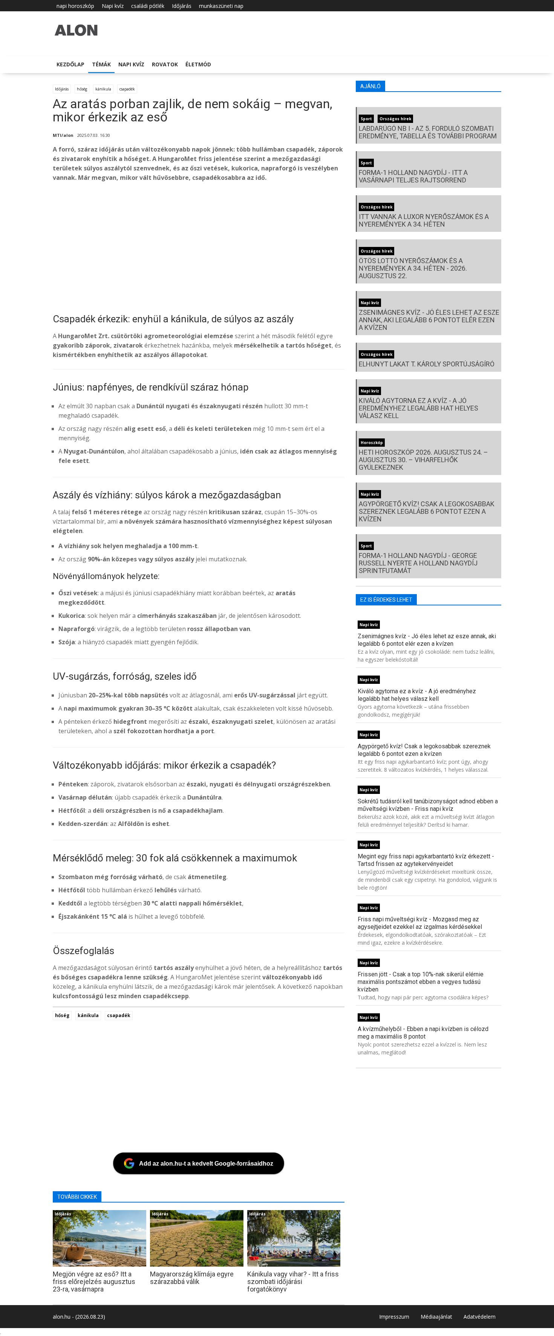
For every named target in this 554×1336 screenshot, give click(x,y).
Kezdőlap (70, 64)
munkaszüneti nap (221, 5)
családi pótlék (147, 5)
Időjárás (181, 5)
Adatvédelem (480, 1316)
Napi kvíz (113, 5)
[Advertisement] (279, 248)
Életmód (198, 64)
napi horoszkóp (75, 5)
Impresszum (394, 1316)
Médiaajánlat (436, 1316)
